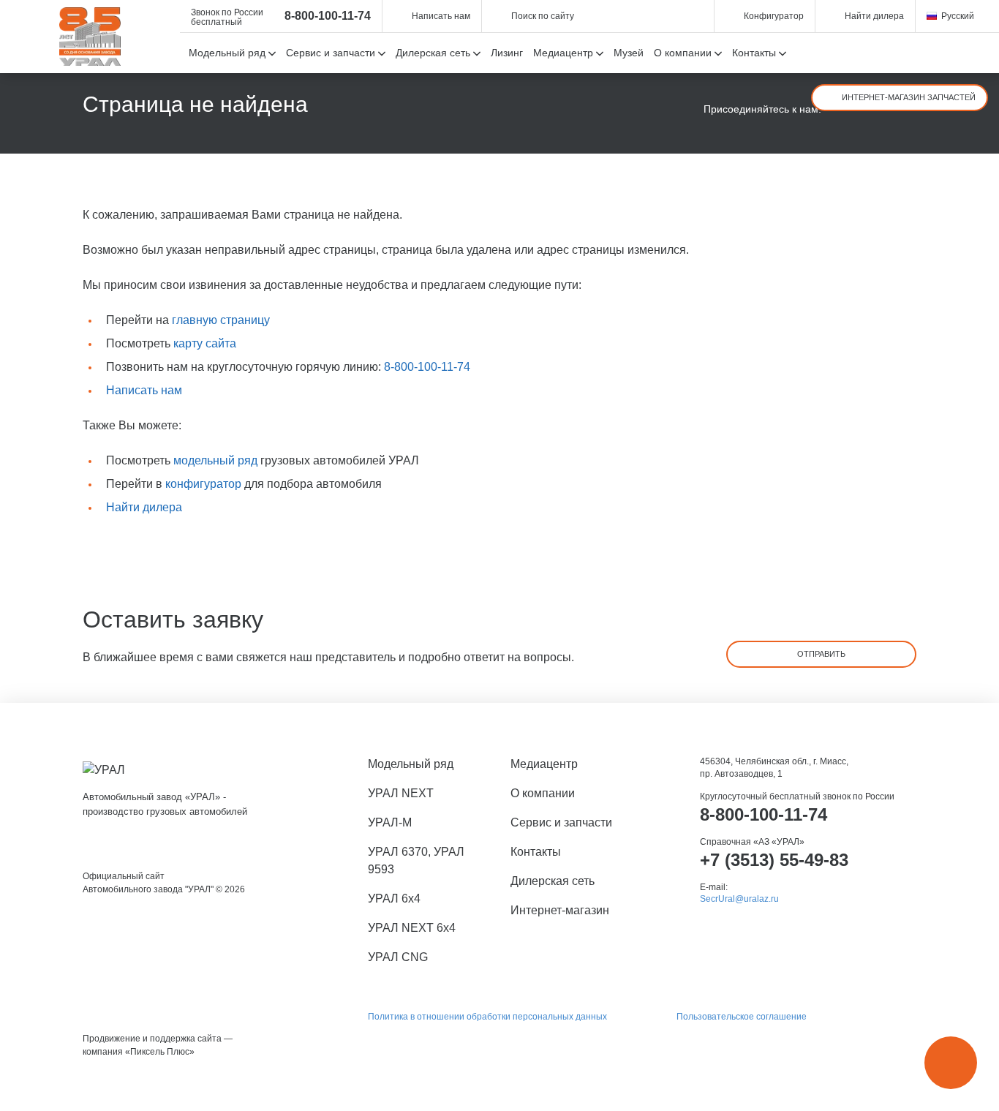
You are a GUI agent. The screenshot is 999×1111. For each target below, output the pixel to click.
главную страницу (221, 320)
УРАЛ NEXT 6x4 (412, 928)
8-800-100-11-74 (327, 16)
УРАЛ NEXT (401, 793)
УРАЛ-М (390, 822)
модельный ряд (215, 460)
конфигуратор (203, 484)
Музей (629, 53)
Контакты (535, 852)
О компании (542, 793)
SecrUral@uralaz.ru (739, 899)
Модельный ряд (410, 764)
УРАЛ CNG (398, 957)
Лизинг (507, 53)
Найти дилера (144, 507)
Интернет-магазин (559, 910)
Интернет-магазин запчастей (909, 97)
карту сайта (204, 343)
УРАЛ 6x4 (394, 898)
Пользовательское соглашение (741, 1017)
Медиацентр (544, 764)
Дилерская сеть (552, 881)
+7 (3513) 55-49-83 (774, 860)
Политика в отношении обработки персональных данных (487, 1017)
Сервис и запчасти (561, 822)
